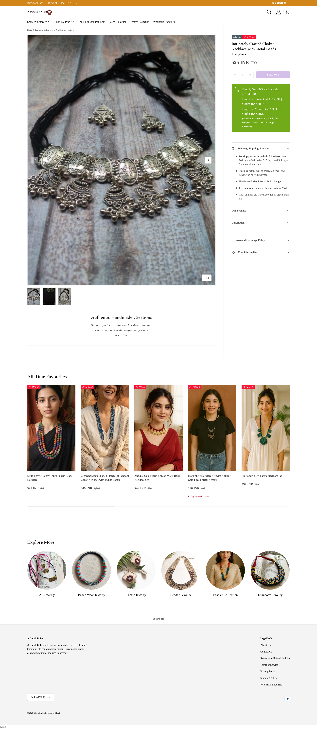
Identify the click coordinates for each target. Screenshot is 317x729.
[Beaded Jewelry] (180, 570)
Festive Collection (139, 21)
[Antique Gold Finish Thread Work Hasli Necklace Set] (158, 428)
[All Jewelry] (46, 570)
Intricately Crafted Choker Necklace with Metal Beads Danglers (55, 30)
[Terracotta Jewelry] (270, 570)
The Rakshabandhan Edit (91, 21)
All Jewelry (47, 595)
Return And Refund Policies (275, 658)
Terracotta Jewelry (270, 595)
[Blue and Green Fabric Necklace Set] (266, 428)
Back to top (158, 618)
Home (29, 30)
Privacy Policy (268, 671)
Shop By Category (37, 21)
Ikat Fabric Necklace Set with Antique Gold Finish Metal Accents (209, 477)
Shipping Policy (268, 678)
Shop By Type (62, 21)
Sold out (273, 74)
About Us (265, 645)
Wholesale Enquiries (164, 21)
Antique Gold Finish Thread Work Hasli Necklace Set (157, 477)
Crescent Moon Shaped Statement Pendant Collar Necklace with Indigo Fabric (105, 477)
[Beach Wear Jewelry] (91, 570)
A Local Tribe (39, 713)
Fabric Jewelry (136, 595)
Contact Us (266, 651)
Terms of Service (269, 664)
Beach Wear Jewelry (91, 595)
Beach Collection (117, 21)
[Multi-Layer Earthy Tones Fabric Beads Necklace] (51, 428)
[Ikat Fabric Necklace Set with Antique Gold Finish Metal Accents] (212, 428)
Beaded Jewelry (180, 595)
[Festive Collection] (225, 570)
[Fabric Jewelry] (136, 570)
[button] (287, 12)
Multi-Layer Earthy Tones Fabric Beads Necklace (49, 477)
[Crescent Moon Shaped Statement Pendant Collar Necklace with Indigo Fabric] (105, 428)
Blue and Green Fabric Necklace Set (262, 475)
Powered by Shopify (53, 713)
